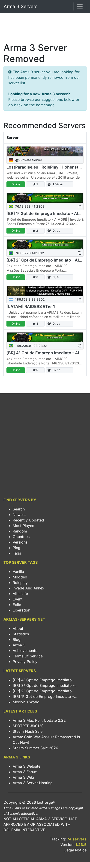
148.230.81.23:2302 (30, 346)
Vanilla (18, 571)
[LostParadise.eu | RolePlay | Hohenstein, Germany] (45, 151)
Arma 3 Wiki (23, 777)
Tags (17, 553)
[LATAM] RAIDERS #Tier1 (30, 306)
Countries (21, 536)
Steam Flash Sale (27, 731)
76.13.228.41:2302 (29, 206)
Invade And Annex (28, 588)
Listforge (45, 802)
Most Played (23, 525)
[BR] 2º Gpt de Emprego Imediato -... (45, 691)
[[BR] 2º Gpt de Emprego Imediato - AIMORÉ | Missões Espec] (45, 244)
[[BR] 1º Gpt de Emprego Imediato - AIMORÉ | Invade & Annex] (45, 198)
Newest (19, 514)
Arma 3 (19, 645)
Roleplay (20, 582)
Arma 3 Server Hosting (33, 782)
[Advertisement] (45, 28)
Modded (20, 577)
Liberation (21, 610)
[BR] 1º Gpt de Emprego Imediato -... (45, 696)
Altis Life (20, 593)
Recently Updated (28, 520)
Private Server (31, 160)
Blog (17, 639)
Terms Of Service (28, 656)
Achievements (25, 650)
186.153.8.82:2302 (29, 299)
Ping (16, 547)
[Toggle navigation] (79, 6)
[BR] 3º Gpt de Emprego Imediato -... (45, 685)
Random (20, 531)
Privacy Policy (25, 661)
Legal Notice (75, 850)
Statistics (21, 634)
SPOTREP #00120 (28, 726)
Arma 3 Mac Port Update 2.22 (39, 720)
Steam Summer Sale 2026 (35, 748)
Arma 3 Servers (20, 6)
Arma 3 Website (26, 766)
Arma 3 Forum (25, 771)
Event (18, 599)
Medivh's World (26, 702)
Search (19, 509)
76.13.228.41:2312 (29, 253)
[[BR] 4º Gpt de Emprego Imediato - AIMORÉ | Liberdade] (45, 337)
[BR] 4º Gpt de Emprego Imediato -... (45, 680)
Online (16, 184)
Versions (20, 542)
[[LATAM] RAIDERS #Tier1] (45, 291)
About (18, 628)
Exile (17, 604)
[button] (79, 206)
